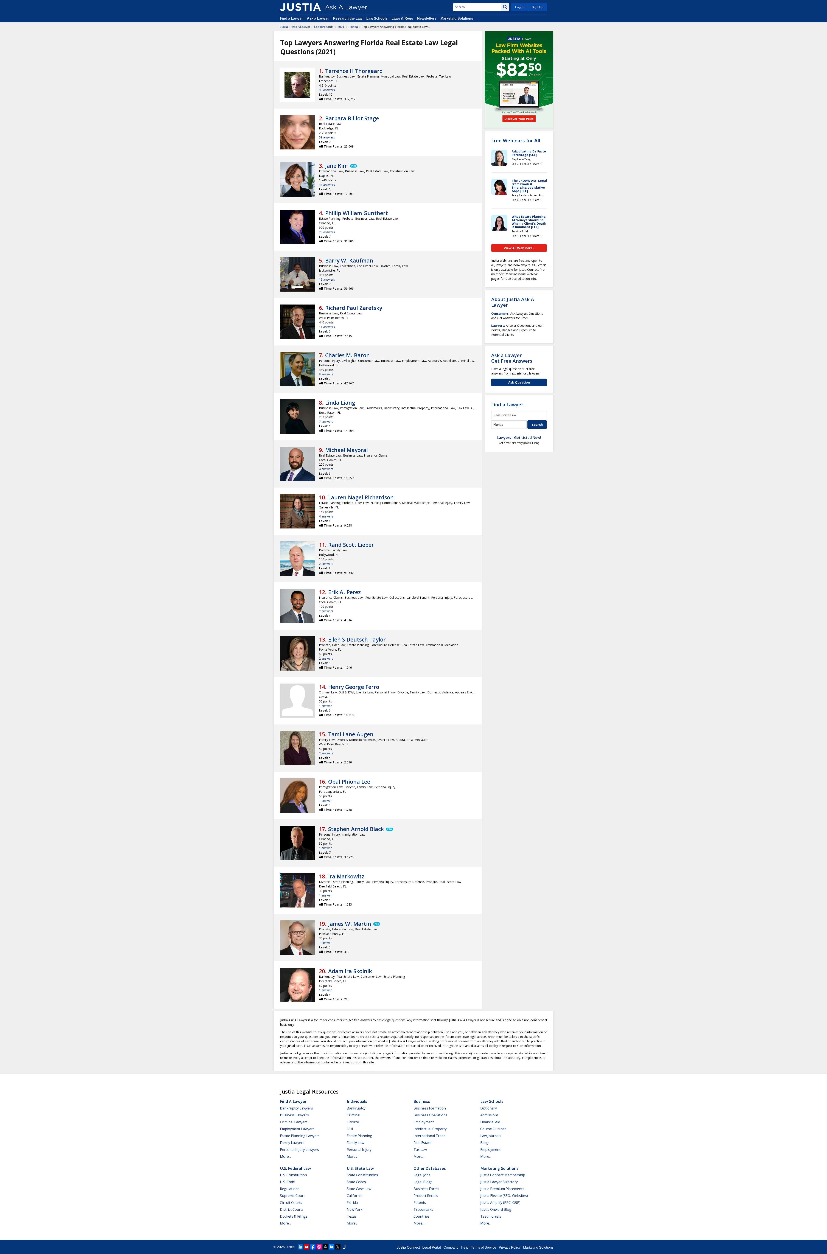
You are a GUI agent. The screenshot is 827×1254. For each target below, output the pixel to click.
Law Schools (376, 18)
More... (285, 1156)
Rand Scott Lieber (351, 544)
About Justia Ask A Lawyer (512, 302)
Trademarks (423, 1209)
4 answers (326, 469)
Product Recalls (426, 1195)
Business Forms (426, 1188)
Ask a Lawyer (318, 18)
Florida (353, 26)
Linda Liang (340, 402)
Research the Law (347, 18)
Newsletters (426, 18)
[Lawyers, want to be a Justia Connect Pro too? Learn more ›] (353, 165)
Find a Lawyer (291, 18)
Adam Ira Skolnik (350, 971)
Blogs (485, 1142)
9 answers (326, 374)
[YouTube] (306, 1246)
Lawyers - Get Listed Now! (519, 437)
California (354, 1195)
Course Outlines (493, 1129)
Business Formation (430, 1108)
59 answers (327, 137)
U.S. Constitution (293, 1175)
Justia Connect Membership (502, 1175)
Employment (424, 1122)
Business (422, 1101)
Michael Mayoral (346, 450)
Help (464, 1247)
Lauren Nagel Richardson (361, 497)
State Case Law (359, 1188)
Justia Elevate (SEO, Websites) (504, 1195)
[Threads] (325, 1246)
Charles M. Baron (347, 355)
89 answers (327, 90)
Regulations (289, 1188)
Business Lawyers (294, 1115)
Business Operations (430, 1115)
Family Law (355, 1142)
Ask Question (519, 382)
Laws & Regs (402, 18)
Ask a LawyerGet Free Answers (511, 358)
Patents (420, 1202)
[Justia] (300, 7)
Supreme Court (292, 1195)
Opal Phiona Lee (349, 781)
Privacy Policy (510, 1247)
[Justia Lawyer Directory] (344, 1246)
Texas (351, 1216)
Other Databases (430, 1168)
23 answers (327, 232)
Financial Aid (490, 1122)
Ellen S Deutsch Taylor (357, 639)
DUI (350, 1129)
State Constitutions (362, 1175)
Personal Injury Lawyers (299, 1149)
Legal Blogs (423, 1181)
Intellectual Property (430, 1129)
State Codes (356, 1181)
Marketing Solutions (456, 18)
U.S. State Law (360, 1168)
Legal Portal (431, 1247)
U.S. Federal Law (295, 1168)
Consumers (500, 313)
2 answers (326, 564)
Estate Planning (359, 1135)
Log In (519, 7)
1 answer (325, 706)
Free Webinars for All (515, 140)
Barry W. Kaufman (349, 260)
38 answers (327, 185)
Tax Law (420, 1149)
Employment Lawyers (297, 1129)
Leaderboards (323, 26)
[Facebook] (313, 1246)
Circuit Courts (291, 1202)
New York (354, 1209)
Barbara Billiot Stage (352, 118)
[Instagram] (319, 1246)
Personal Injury (359, 1149)
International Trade (429, 1135)
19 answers (327, 279)
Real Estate (422, 1142)
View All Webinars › (519, 248)
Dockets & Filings (294, 1216)
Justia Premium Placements (502, 1188)
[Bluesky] (331, 1246)
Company (450, 1247)
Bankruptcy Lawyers (296, 1108)
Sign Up (537, 7)
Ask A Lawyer (301, 26)
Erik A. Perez (344, 592)
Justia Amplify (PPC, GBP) (500, 1202)
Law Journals (490, 1135)
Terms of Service (483, 1247)
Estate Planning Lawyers (300, 1135)
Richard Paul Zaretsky (353, 307)
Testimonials (490, 1216)
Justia (284, 26)
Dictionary (488, 1108)
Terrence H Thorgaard (354, 71)
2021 (340, 26)
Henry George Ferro (353, 686)
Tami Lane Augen (350, 734)
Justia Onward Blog (495, 1209)
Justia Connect (408, 1247)
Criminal (353, 1115)
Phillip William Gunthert (356, 213)
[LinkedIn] (300, 1246)
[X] (337, 1246)
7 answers (326, 422)
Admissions (489, 1115)
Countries (421, 1216)
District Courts (291, 1209)
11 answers (327, 327)
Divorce (353, 1122)
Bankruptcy (356, 1108)
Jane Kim (336, 165)
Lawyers (497, 325)
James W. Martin (349, 923)
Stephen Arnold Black (356, 829)
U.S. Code (287, 1181)
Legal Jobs (422, 1175)
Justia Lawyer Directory (499, 1181)
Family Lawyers (292, 1142)
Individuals (357, 1101)
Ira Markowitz (346, 876)
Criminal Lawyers (294, 1122)
